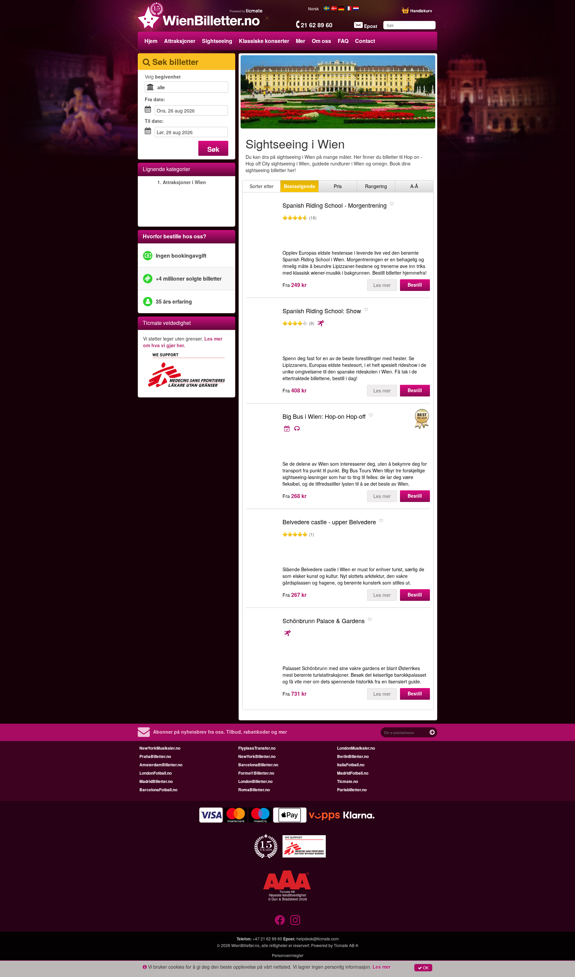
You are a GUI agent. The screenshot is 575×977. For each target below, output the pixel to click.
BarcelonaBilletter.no (258, 765)
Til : (154, 121)
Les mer (382, 285)
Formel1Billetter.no (256, 773)
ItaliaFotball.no (350, 765)
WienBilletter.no (245, 945)
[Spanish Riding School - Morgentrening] (262, 224)
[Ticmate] (246, 11)
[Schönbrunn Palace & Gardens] (262, 639)
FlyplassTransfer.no (257, 748)
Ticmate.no (347, 781)
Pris (338, 186)
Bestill (415, 284)
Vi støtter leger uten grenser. (182, 342)
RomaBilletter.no (254, 790)
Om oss (321, 41)
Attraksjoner (179, 41)
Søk (213, 149)
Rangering (376, 186)
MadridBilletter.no (156, 781)
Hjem (150, 41)
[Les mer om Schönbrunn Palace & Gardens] (344, 633)
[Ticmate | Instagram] (295, 920)
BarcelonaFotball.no (158, 790)
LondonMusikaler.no (356, 748)
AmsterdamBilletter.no (160, 765)
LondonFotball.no (155, 773)
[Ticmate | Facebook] (280, 920)
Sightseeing (217, 41)
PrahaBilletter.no (155, 756)
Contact (365, 41)
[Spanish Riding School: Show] (262, 329)
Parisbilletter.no (352, 790)
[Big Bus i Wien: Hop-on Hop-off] (262, 435)
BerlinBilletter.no (353, 756)
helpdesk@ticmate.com (317, 938)
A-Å (414, 186)
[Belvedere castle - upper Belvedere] (262, 540)
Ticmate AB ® (346, 945)
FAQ (343, 41)
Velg (163, 76)
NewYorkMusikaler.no (159, 748)
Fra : (155, 99)
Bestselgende (299, 186)
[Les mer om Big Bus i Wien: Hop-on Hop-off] (339, 429)
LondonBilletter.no (255, 781)
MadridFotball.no (352, 773)
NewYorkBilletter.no (257, 756)
